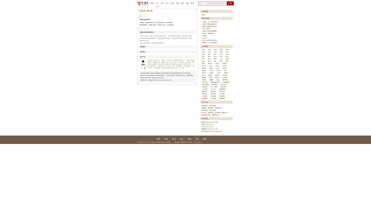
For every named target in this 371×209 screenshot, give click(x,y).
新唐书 (225, 63)
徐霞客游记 (222, 89)
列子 (221, 56)
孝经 (227, 61)
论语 (209, 49)
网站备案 (177, 142)
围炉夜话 (225, 80)
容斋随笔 (204, 98)
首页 (152, 3)
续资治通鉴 (205, 84)
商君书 (204, 68)
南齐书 (210, 63)
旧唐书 (204, 70)
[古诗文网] (143, 3)
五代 (144, 16)
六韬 (225, 70)
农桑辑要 (222, 98)
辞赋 (203, 14)
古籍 (172, 3)
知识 (182, 3)
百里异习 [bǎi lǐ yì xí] (207, 124)
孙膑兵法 (204, 94)
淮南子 (219, 70)
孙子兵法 (222, 91)
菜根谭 (217, 75)
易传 (227, 49)
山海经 (225, 77)
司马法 (217, 66)
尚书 (221, 52)
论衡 (210, 77)
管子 (215, 56)
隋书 (209, 61)
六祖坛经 (204, 82)
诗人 (167, 3)
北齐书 (217, 63)
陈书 (215, 61)
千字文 (219, 73)
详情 (182, 68)
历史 (177, 3)
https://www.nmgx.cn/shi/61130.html (162, 80)
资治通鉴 (226, 82)
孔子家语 (222, 94)
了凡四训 (204, 89)
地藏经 (211, 80)
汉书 (203, 59)
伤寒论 (226, 73)
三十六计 (213, 89)
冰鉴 (218, 80)
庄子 (203, 56)
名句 (162, 3)
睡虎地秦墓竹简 (215, 82)
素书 (215, 59)
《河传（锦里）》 (206, 29)
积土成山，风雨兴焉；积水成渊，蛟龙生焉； (214, 112)
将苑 (203, 63)
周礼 (203, 54)
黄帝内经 (204, 91)
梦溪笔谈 (214, 84)
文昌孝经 (204, 87)
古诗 (157, 3)
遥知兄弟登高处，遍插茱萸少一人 (211, 115)
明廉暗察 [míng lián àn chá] (209, 129)
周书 (227, 59)
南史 (210, 66)
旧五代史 (223, 84)
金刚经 (204, 77)
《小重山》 (204, 35)
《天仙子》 (204, 38)
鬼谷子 (204, 73)
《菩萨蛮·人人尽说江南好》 (209, 42)
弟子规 (225, 75)
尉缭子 (211, 68)
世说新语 (204, 96)
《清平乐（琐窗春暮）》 (208, 33)
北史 (218, 68)
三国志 (211, 73)
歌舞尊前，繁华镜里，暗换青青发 (211, 108)
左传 (203, 52)
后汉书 (204, 66)
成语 (187, 3)
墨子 (209, 56)
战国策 (204, 80)
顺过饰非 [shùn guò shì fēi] (209, 122)
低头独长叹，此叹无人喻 (208, 110)
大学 (209, 52)
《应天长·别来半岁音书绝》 (209, 40)
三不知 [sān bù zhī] (207, 126)
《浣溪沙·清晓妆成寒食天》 (209, 24)
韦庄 (144, 14)
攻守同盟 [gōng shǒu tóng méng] (211, 131)
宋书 (227, 56)
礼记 (227, 52)
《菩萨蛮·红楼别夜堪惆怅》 (209, 31)
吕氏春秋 (223, 87)
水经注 (225, 66)
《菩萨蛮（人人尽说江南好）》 (210, 22)
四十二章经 (214, 87)
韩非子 (217, 77)
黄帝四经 (213, 91)
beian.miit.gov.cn (197, 142)
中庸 (215, 52)
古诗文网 (168, 142)
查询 (192, 3)
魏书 (221, 61)
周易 (221, 49)
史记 (215, 49)
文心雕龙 (213, 98)
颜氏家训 (222, 96)
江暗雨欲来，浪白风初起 (208, 105)
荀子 (227, 54)
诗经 (203, 49)
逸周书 (225, 68)
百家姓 (210, 75)
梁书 (203, 61)
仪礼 (221, 59)
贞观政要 (213, 96)
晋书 (209, 59)
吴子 (221, 54)
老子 (215, 54)
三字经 (211, 70)
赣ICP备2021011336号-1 (186, 142)
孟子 (209, 54)
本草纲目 (213, 94)
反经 (203, 75)
